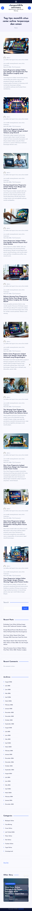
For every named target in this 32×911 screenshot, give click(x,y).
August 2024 (8, 773)
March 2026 (8, 701)
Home (16, 28)
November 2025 (9, 716)
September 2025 (9, 724)
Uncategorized (9, 851)
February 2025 (9, 750)
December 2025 (9, 712)
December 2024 (9, 758)
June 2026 (8, 689)
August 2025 (8, 727)
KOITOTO (21, 909)
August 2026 (8, 682)
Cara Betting (8, 824)
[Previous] (25, 875)
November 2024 (9, 762)
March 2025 (8, 746)
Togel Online (8, 847)
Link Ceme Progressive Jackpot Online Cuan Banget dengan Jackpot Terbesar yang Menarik (15, 131)
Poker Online (8, 836)
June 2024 (8, 781)
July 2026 (7, 685)
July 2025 (7, 731)
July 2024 (7, 777)
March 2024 (8, 792)
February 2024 (9, 796)
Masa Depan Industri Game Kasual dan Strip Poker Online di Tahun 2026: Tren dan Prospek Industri (15, 642)
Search (6, 602)
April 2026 (8, 697)
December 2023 (9, 804)
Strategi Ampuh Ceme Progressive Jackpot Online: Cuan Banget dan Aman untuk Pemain (14, 186)
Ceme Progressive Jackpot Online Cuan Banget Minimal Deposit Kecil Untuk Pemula (15, 242)
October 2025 (9, 720)
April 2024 (8, 788)
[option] (16, 890)
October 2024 (9, 766)
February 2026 (9, 704)
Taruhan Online (9, 843)
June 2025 (7, 735)
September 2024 (9, 769)
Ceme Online (8, 828)
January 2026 (8, 708)
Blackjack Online (9, 820)
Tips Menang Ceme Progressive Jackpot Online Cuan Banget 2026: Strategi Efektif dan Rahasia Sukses (15, 411)
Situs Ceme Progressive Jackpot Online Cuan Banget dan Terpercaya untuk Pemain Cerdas (15, 467)
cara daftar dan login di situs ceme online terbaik (15, 59)
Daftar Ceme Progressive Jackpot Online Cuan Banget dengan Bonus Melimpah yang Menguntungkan (15, 355)
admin (8, 57)
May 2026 (7, 693)
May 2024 (7, 785)
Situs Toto (5, 862)
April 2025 (8, 743)
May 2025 (7, 739)
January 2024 (8, 800)
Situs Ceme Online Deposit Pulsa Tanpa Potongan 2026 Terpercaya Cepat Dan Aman (14, 891)
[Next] (27, 875)
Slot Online (8, 839)
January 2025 (8, 754)
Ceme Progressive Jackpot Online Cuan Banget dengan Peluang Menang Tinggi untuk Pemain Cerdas (15, 580)
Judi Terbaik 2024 (10, 832)
